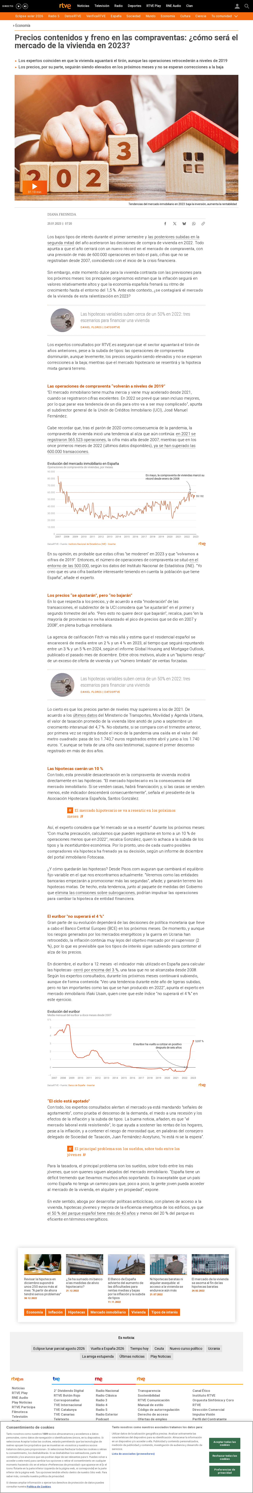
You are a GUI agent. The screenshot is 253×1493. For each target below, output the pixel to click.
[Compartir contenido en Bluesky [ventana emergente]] (184, 222)
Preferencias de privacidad (224, 1471)
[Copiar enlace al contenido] (203, 222)
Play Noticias (161, 1356)
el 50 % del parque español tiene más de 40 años (91, 1213)
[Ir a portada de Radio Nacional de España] (115, 1380)
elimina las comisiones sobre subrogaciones (95, 892)
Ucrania (214, 1348)
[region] (126, 1457)
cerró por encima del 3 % (96, 970)
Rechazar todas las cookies (224, 1457)
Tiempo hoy (139, 1348)
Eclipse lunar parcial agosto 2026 (59, 1348)
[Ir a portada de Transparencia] (189, 1380)
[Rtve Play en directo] (18, 6)
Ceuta (159, 1348)
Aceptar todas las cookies (224, 1443)
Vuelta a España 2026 (107, 1348)
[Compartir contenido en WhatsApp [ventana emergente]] (193, 222)
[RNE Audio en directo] (25, 6)
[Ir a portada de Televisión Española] (73, 1380)
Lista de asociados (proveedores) (133, 1453)
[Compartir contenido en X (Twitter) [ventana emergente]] (174, 222)
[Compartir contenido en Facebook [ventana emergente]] (165, 222)
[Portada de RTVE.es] (65, 6)
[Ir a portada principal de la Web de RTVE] (31, 1378)
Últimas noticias (132, 1356)
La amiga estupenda (98, 1356)
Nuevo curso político (186, 1348)
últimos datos (85, 715)
